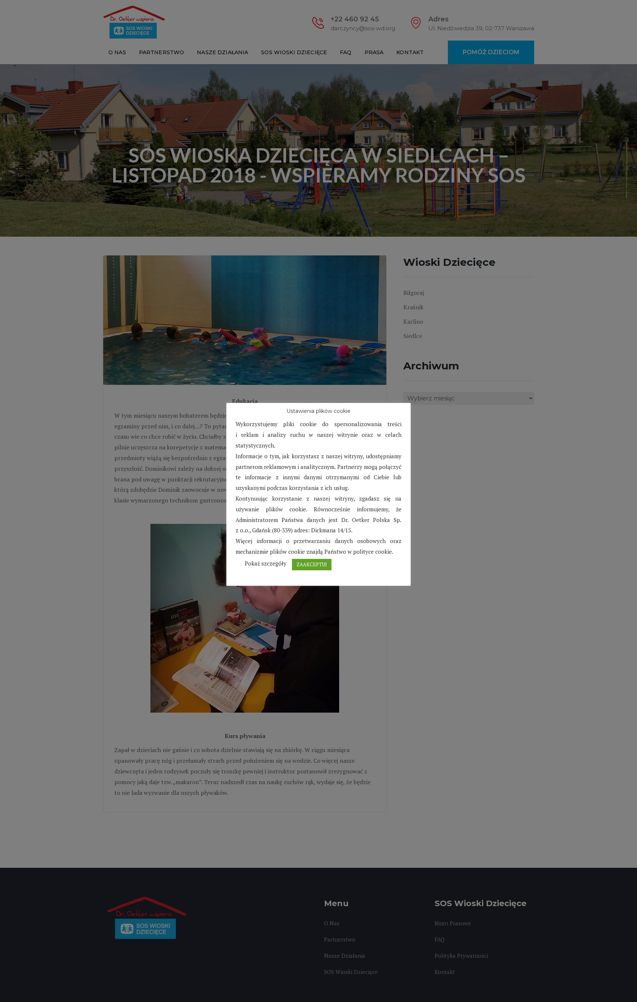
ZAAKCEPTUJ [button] (311, 564)
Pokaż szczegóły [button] (265, 563)
